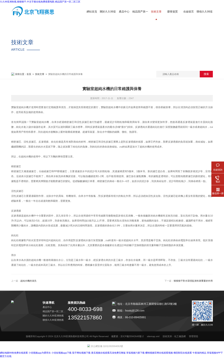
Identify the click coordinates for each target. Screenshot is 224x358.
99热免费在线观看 (18, 352)
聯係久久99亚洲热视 (53, 320)
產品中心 (124, 11)
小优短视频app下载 (61, 352)
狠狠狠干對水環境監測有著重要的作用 (193, 280)
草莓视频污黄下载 (135, 352)
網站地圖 (4, 352)
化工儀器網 (180, 336)
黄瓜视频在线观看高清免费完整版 (108, 352)
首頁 (29, 74)
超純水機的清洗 (28, 280)
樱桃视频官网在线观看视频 (159, 352)
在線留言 (188, 11)
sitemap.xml (153, 336)
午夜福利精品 (199, 352)
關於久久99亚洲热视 (53, 315)
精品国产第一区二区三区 (55, 311)
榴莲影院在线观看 (182, 352)
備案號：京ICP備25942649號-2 (127, 336)
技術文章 (156, 11)
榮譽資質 (172, 11)
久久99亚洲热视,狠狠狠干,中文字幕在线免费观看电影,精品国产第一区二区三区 (40, 1)
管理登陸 (193, 336)
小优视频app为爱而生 (40, 352)
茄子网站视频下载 (81, 352)
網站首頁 (92, 11)
